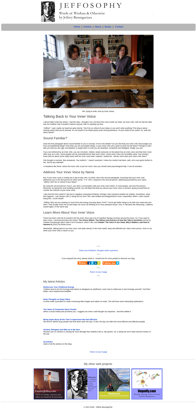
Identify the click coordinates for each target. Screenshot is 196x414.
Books (108, 26)
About (98, 26)
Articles (87, 26)
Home (77, 26)
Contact (119, 26)
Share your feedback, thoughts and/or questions (98, 250)
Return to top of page (98, 272)
